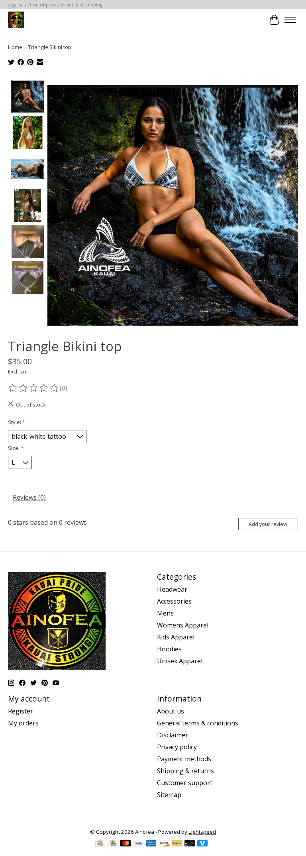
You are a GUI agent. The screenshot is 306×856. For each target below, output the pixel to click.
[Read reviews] (34, 388)
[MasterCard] (125, 844)
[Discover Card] (164, 844)
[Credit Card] (113, 844)
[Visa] (138, 844)
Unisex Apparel (179, 661)
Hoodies (169, 649)
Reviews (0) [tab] (29, 497)
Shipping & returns (185, 770)
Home (15, 47)
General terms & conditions (197, 723)
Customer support (184, 782)
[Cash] (100, 844)
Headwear (172, 589)
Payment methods (184, 758)
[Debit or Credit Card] (189, 844)
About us (170, 711)
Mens (165, 613)
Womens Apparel (182, 625)
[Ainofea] (16, 20)
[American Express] (151, 844)
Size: (16, 447)
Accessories (174, 601)
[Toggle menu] (290, 20)
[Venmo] (202, 844)
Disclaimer (172, 735)
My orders (23, 723)
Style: (16, 422)
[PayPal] (177, 844)
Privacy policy (177, 747)
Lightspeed (202, 831)
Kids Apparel (175, 637)
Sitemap (169, 794)
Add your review (268, 524)
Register (20, 711)
